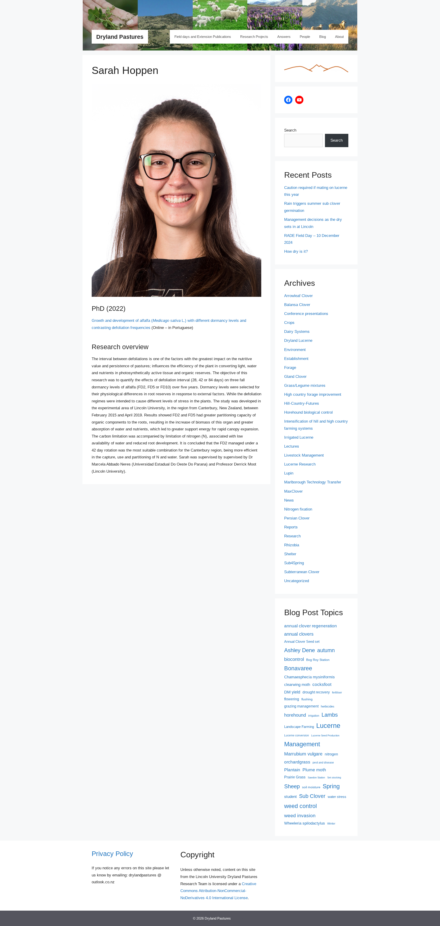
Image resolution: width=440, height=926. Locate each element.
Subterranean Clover (301, 572)
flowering (291, 699)
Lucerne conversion (296, 735)
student (290, 796)
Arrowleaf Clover (298, 296)
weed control (300, 806)
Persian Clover (297, 518)
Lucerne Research (300, 464)
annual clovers (299, 634)
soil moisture (311, 787)
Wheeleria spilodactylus (304, 823)
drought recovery (316, 692)
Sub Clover (312, 796)
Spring (331, 786)
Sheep (292, 786)
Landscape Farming (299, 727)
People (305, 37)
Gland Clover (295, 376)
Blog (322, 37)
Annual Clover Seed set (301, 641)
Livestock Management (304, 455)
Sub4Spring (294, 563)
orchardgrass (297, 762)
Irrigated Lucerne (298, 437)
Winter (331, 823)
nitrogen (331, 754)
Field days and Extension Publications (202, 37)
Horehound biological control (308, 412)
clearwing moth (297, 684)
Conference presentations (306, 313)
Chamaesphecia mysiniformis (309, 677)
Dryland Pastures (119, 37)
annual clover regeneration (310, 625)
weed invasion (300, 815)
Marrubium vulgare (303, 753)
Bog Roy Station (318, 660)
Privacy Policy (112, 853)
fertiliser (337, 692)
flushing (307, 699)
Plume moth (314, 769)
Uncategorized (296, 581)
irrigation (313, 715)
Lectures (291, 446)
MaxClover (293, 491)
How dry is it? (296, 251)
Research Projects (254, 37)
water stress (337, 797)
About (339, 37)
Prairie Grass (294, 777)
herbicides (327, 706)
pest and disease (323, 762)
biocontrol (294, 659)
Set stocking (334, 777)
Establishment (296, 358)
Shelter (290, 554)
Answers (284, 37)
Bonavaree (298, 668)
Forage (290, 367)
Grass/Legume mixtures (304, 385)
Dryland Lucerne (298, 340)
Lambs (330, 715)
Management (302, 744)
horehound (295, 715)
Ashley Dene (299, 650)
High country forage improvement (312, 394)
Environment (295, 350)
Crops (289, 322)
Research (292, 536)
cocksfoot (321, 684)
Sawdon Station (316, 777)
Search (290, 130)
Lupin (288, 473)
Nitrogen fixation (298, 509)
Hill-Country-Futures (301, 403)
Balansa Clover (297, 305)
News (289, 500)
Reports (291, 527)
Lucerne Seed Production (325, 735)
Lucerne (328, 725)
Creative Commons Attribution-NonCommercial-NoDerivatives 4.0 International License (218, 891)
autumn (326, 650)
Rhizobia (291, 545)
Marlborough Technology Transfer (312, 482)
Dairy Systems (297, 331)
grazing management (301, 706)
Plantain (292, 769)
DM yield (292, 692)
